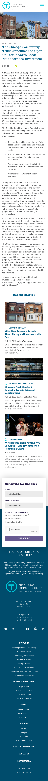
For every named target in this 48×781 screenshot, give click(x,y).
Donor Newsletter (13, 519)
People (24, 732)
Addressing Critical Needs (24, 667)
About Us (24, 723)
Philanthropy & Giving (24, 681)
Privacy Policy (24, 772)
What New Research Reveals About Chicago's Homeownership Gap (23, 334)
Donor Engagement (24, 690)
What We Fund (24, 713)
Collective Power (24, 659)
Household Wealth (24, 651)
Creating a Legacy (24, 694)
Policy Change (24, 663)
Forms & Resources (24, 698)
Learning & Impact (17, 328)
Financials (24, 736)
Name (7, 489)
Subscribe (24, 538)
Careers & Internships (24, 746)
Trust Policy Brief (12, 522)
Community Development (24, 655)
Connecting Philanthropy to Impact (24, 671)
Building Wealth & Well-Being (24, 647)
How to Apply (24, 717)
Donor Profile (15, 439)
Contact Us (24, 754)
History (24, 728)
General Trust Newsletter (16, 515)
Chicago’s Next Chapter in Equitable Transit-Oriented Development (20, 389)
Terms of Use (24, 768)
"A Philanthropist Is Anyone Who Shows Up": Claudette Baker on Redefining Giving (23, 445)
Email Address (12, 501)
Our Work (24, 643)
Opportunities (24, 709)
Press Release (7, 43)
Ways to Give (24, 686)
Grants (24, 704)
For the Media (24, 761)
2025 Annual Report (24, 740)
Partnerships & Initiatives (21, 384)
